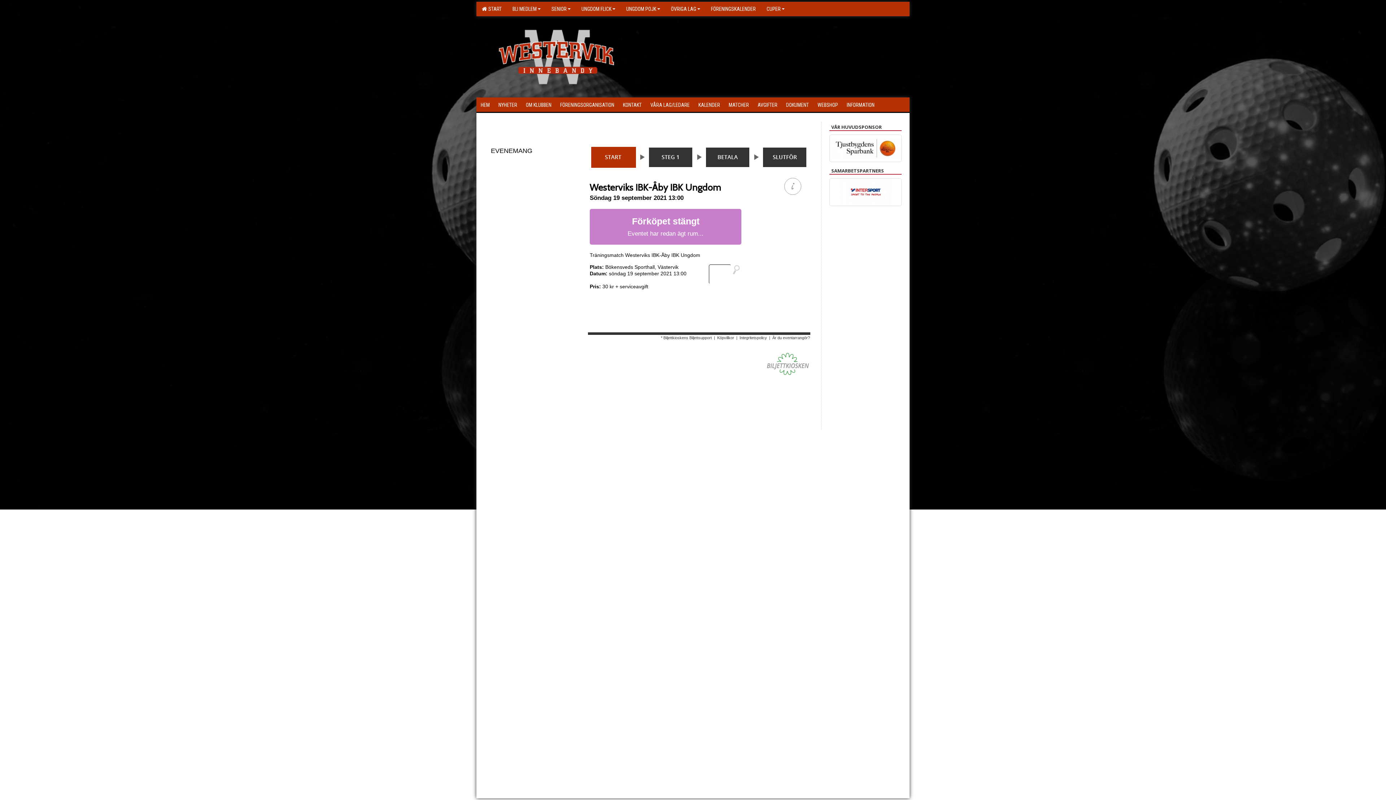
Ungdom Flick (596, 9)
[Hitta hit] (727, 274)
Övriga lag (683, 9)
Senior (559, 9)
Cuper (774, 9)
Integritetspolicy (753, 338)
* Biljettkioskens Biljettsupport (686, 338)
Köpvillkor (725, 338)
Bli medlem (525, 9)
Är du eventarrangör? (791, 338)
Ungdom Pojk (641, 9)
